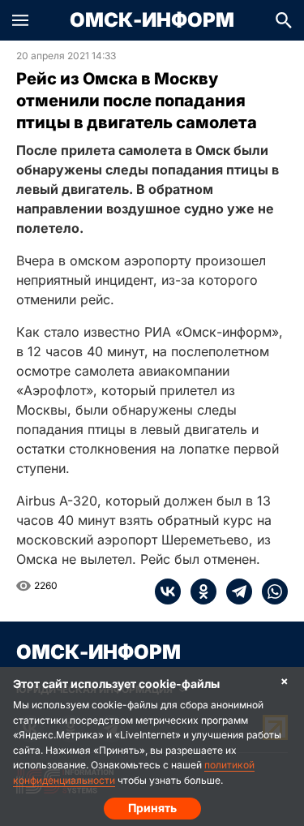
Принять (152, 808)
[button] (20, 20)
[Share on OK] (198, 591)
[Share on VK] (168, 591)
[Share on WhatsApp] (270, 591)
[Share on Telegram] (234, 591)
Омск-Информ (152, 20)
